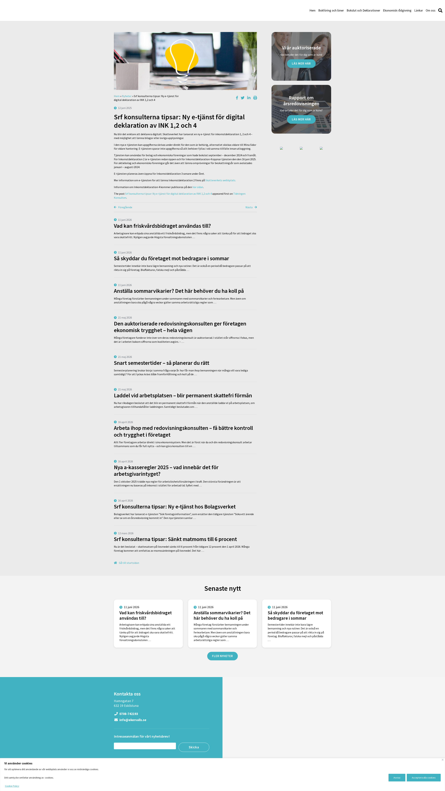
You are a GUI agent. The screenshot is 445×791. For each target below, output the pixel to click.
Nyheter (127, 96)
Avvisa (397, 777)
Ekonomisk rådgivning (397, 10)
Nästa (249, 207)
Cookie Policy (12, 786)
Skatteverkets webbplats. (220, 180)
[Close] (442, 760)
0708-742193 (128, 714)
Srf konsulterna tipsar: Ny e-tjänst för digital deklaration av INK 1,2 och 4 (168, 193)
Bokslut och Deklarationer (363, 10)
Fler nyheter (222, 656)
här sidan (197, 187)
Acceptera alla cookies (424, 777)
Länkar (418, 10)
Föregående (125, 207)
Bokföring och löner (331, 10)
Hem (312, 10)
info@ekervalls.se (132, 720)
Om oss (430, 10)
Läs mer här (301, 63)
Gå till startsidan (128, 563)
